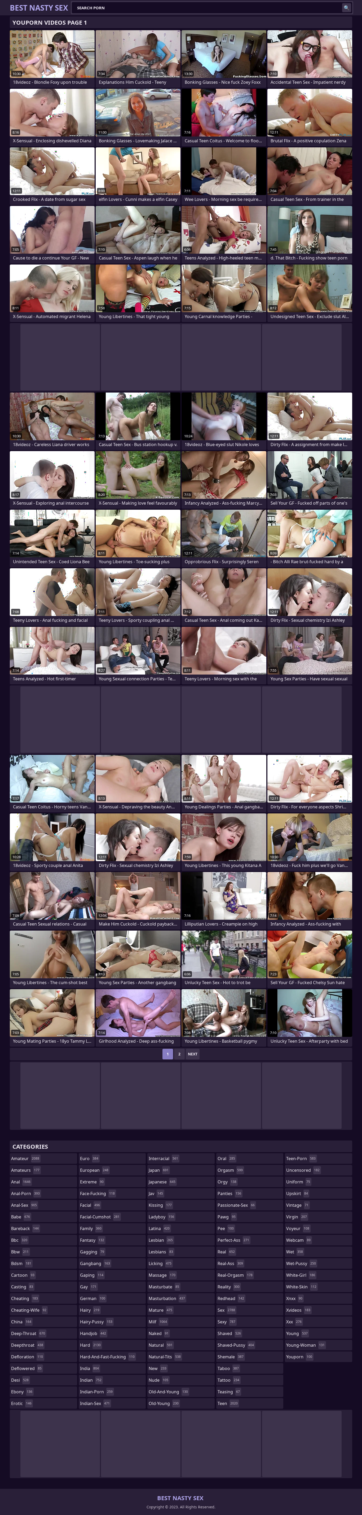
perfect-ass (233, 1240)
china (21, 1322)
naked (159, 1333)
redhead (231, 1298)
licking (160, 1263)
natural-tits (165, 1357)
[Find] (346, 7)
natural (161, 1345)
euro (89, 1158)
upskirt (297, 1193)
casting (22, 1287)
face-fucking (97, 1193)
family (90, 1228)
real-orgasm (235, 1275)
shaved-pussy (236, 1345)
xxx (294, 1322)
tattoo (228, 1380)
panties (229, 1193)
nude (158, 1380)
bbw (20, 1252)
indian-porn (96, 1392)
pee (226, 1228)
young (297, 1333)
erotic (21, 1403)
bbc (19, 1240)
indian (90, 1380)
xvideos (298, 1310)
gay (88, 1287)
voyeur (297, 1228)
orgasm (230, 1170)
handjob (93, 1333)
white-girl (300, 1275)
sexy (226, 1322)
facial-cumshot (100, 1217)
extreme (92, 1182)
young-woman (305, 1345)
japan (159, 1170)
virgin (296, 1217)
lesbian (161, 1240)
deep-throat (28, 1333)
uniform (298, 1182)
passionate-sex (236, 1205)
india (89, 1368)
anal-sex (24, 1205)
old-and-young (168, 1392)
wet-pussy (301, 1263)
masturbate (164, 1287)
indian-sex (95, 1403)
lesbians (161, 1252)
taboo (228, 1368)
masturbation (167, 1298)
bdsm (21, 1263)
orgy (227, 1182)
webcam (298, 1240)
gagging (92, 1252)
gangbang (95, 1263)
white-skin (301, 1287)
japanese (162, 1182)
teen (228, 1403)
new (157, 1368)
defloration (27, 1357)
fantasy (92, 1240)
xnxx (294, 1298)
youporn (299, 1357)
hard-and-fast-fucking (107, 1357)
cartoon (22, 1275)
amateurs (25, 1170)
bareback (25, 1228)
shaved (229, 1333)
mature (160, 1310)
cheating (24, 1298)
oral (226, 1158)
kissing (160, 1205)
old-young (164, 1403)
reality (229, 1287)
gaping (91, 1275)
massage (162, 1275)
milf (158, 1322)
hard (90, 1345)
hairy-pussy (96, 1322)
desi (20, 1380)
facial (90, 1205)
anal (20, 1182)
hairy (89, 1310)
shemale (231, 1357)
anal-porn (25, 1193)
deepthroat (27, 1345)
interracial (163, 1158)
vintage (297, 1205)
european (94, 1170)
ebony (21, 1392)
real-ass (230, 1263)
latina (159, 1228)
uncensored (303, 1170)
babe (20, 1217)
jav (156, 1193)
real (226, 1252)
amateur (25, 1158)
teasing (229, 1392)
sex (226, 1310)
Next (192, 1053)
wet (294, 1252)
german (92, 1298)
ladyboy (161, 1217)
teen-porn (301, 1158)
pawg (227, 1217)
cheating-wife (28, 1310)
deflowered (26, 1368)
